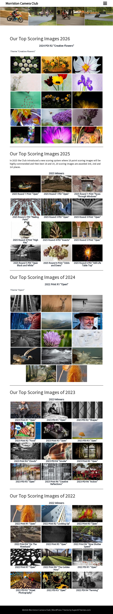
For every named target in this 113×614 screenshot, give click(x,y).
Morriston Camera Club (22, 3)
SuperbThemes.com (81, 609)
